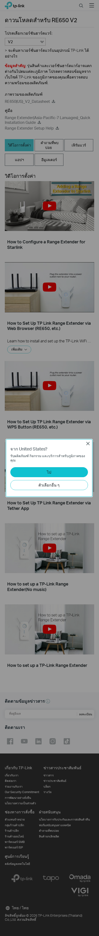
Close (88, 443)
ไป (49, 472)
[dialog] (49, 468)
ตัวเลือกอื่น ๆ (49, 484)
